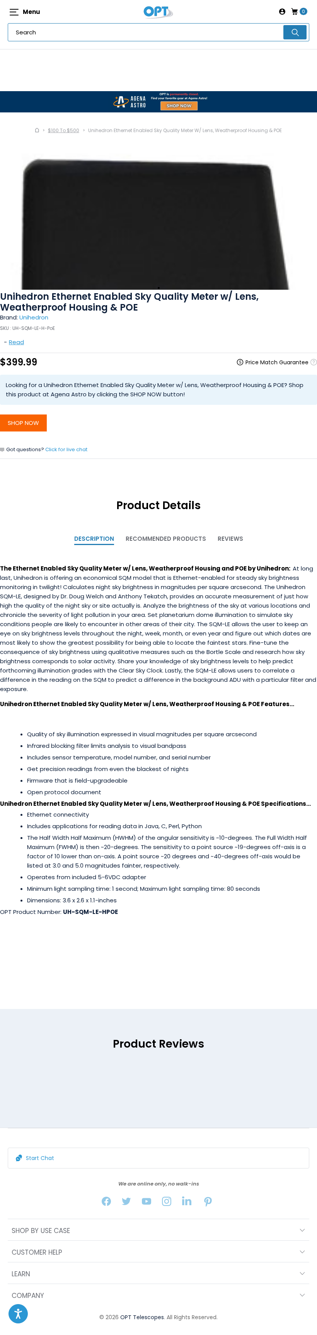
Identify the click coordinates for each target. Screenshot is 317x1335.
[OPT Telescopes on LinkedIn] (186, 1203)
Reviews (230, 539)
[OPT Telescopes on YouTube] (146, 1203)
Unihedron (33, 317)
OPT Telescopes (142, 1317)
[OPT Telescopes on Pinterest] (208, 1203)
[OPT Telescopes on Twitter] (126, 1203)
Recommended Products (166, 539)
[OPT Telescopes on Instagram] (166, 1203)
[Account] (282, 11)
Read (16, 342)
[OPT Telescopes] (158, 11)
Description (94, 539)
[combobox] (158, 32)
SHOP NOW (23, 423)
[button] (18, 1313)
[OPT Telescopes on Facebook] (106, 1203)
